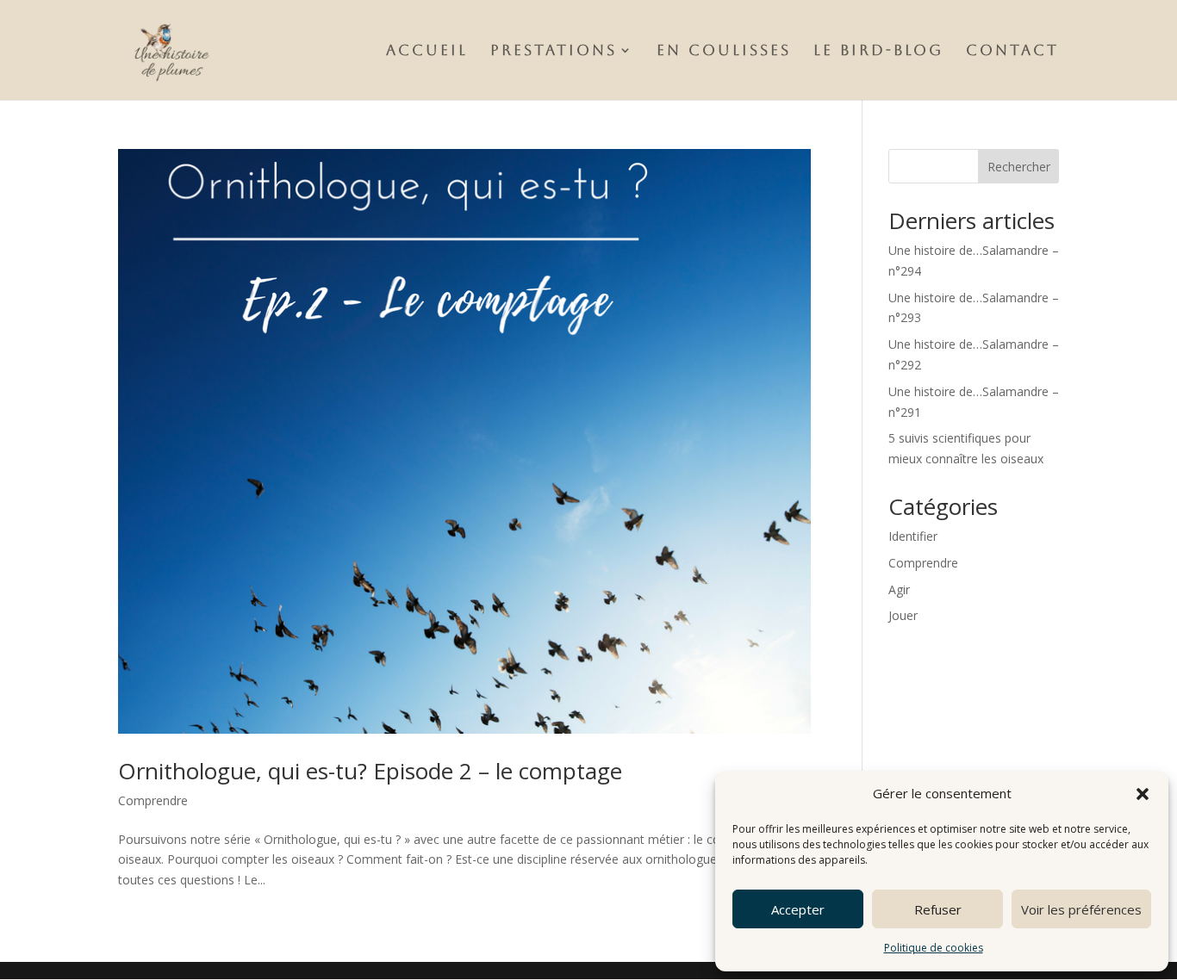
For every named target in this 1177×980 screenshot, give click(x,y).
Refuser (938, 909)
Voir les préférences (1081, 909)
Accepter (798, 909)
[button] (1142, 794)
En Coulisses (724, 51)
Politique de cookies (933, 947)
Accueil (427, 51)
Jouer (903, 615)
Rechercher (1018, 166)
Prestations (553, 51)
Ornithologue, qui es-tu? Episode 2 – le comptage (370, 770)
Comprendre (153, 800)
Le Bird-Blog (878, 51)
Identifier (912, 536)
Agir (899, 589)
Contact (1012, 51)
